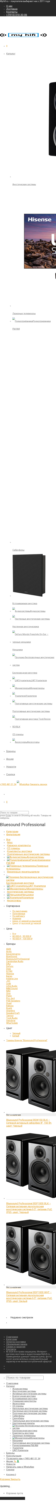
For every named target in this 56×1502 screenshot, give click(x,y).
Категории (12, 831)
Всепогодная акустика (24, 1396)
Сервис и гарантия (15, 1346)
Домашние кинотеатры (24, 1401)
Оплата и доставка (16, 1342)
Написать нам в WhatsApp (20, 1466)
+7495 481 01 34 (8, 784)
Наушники (28, 894)
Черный (16, 1033)
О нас (9, 6)
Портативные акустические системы (28, 854)
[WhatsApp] (23, 784)
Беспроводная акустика (20, 883)
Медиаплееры (34, 888)
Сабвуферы (18, 1416)
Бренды (11, 751)
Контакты (12, 11)
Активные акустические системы (29, 1393)
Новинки (16, 918)
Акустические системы (20, 891)
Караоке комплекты (19, 845)
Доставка (11, 9)
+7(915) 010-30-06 (16, 14)
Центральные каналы (23, 1423)
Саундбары (18, 1418)
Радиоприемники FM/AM (25, 1445)
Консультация (13, 1455)
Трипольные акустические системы (30, 1421)
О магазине (12, 1337)
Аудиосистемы (35, 857)
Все (8, 839)
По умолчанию (19, 911)
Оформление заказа (16, 1344)
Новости (11, 766)
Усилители (28, 897)
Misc (10, 842)
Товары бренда (26, 1040)
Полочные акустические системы (29, 1413)
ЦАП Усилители (37, 885)
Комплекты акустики (19, 851)
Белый (15, 1036)
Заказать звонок (38, 784)
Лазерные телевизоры (24, 1435)
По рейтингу (18, 916)
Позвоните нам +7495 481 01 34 (23, 1458)
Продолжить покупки (12, 1498)
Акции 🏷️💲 (12, 1461)
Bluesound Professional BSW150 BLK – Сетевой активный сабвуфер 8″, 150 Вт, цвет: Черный (29, 1123)
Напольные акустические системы (30, 1408)
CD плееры (13, 848)
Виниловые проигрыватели (23, 871)
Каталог (10, 53)
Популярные (18, 913)
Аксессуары (14, 900)
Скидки (10, 774)
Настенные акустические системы (29, 1411)
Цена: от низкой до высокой (26, 921)
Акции (10, 759)
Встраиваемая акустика (24, 1398)
